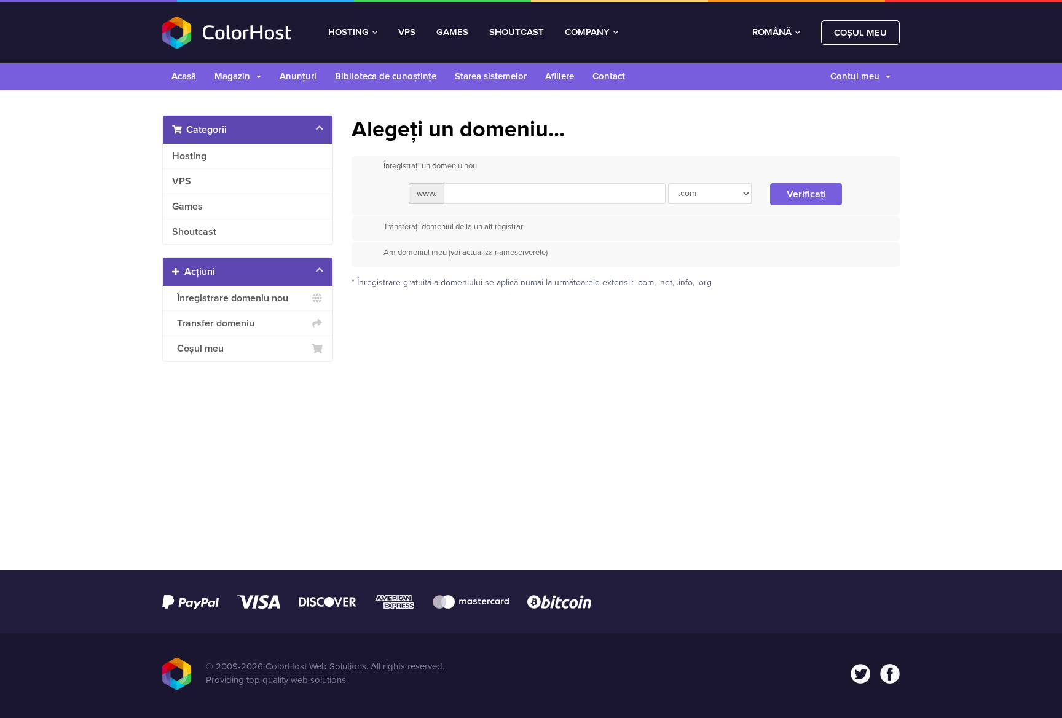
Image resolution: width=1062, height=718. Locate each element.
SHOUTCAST (516, 32)
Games (187, 206)
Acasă (183, 76)
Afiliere (559, 76)
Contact (608, 76)
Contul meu (857, 76)
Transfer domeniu (213, 323)
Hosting (348, 32)
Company (587, 32)
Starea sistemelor (491, 76)
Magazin (234, 76)
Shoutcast (194, 232)
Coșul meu (860, 32)
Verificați (806, 194)
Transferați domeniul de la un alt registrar (453, 227)
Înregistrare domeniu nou (230, 298)
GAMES (452, 32)
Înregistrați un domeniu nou (430, 167)
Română (773, 32)
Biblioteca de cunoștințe (385, 76)
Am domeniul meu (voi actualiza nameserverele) (466, 253)
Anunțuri (298, 76)
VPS (406, 32)
